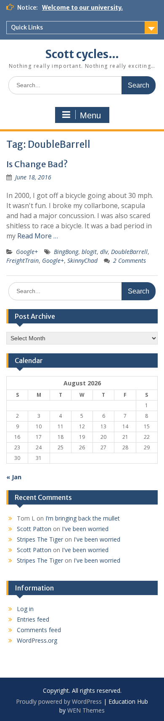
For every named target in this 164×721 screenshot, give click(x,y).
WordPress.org (37, 640)
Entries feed (33, 619)
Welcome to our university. (82, 7)
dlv (104, 252)
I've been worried (85, 529)
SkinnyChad (82, 260)
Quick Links (27, 27)
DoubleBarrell (129, 252)
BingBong (66, 252)
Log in (25, 609)
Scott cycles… (82, 54)
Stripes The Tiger (40, 539)
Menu (90, 115)
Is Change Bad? (37, 164)
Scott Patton (34, 529)
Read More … (37, 235)
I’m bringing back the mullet (82, 518)
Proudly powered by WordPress (59, 701)
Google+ (27, 252)
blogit (89, 252)
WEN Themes (86, 710)
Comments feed (39, 630)
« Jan (13, 477)
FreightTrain (22, 260)
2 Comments (129, 260)
